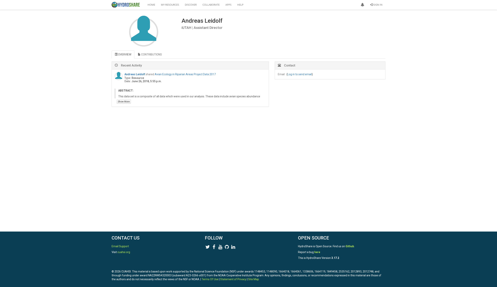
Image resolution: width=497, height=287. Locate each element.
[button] (362, 5)
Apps (228, 4)
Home (151, 4)
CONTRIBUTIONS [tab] (151, 54)
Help (240, 4)
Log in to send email (300, 74)
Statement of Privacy (233, 279)
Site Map (253, 279)
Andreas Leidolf (134, 74)
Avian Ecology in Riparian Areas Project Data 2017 (185, 74)
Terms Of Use (210, 279)
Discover (191, 4)
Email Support (120, 246)
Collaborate (211, 4)
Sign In (377, 4)
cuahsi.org (123, 252)
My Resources (170, 4)
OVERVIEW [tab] (124, 54)
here (317, 252)
